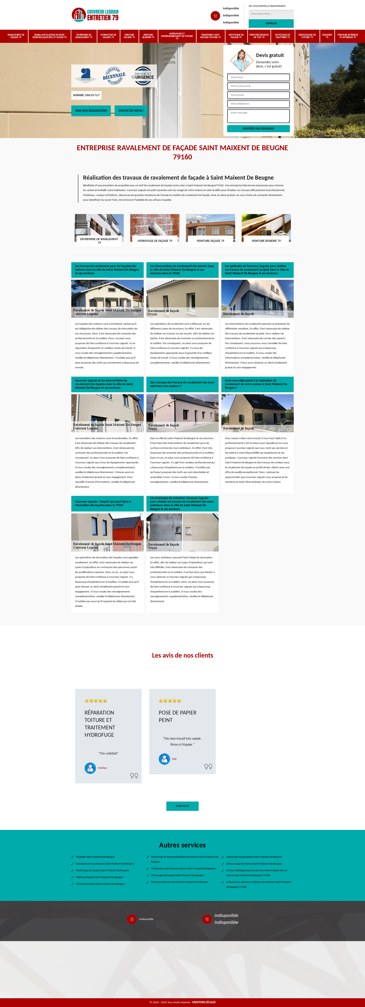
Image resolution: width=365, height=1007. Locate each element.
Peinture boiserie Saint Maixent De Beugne (100, 884)
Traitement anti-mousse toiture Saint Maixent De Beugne (183, 868)
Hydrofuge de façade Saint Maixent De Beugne (102, 870)
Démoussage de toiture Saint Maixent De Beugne (254, 863)
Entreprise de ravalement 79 (83, 36)
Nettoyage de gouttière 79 (282, 36)
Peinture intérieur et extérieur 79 (348, 36)
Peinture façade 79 (129, 36)
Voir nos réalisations (91, 110)
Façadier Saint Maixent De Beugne (95, 857)
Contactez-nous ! (131, 110)
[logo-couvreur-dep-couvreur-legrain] (95, 15)
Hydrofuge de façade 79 (108, 36)
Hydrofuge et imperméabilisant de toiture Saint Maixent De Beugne (184, 859)
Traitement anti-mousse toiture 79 (210, 36)
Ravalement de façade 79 (16, 36)
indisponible (231, 8)
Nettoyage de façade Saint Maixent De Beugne (177, 875)
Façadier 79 (327, 36)
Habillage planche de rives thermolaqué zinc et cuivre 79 (49, 36)
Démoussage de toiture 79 (307, 36)
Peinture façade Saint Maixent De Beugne (99, 877)
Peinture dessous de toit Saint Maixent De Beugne (179, 882)
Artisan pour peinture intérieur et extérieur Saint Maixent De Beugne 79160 (258, 885)
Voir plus (182, 806)
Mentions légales (204, 1002)
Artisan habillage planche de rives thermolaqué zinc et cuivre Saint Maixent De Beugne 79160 (256, 873)
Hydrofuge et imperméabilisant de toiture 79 (177, 36)
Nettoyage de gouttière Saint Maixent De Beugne (254, 857)
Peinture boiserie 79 (148, 36)
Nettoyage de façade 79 (236, 36)
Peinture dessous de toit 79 (259, 36)
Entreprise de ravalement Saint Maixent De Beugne (105, 863)
